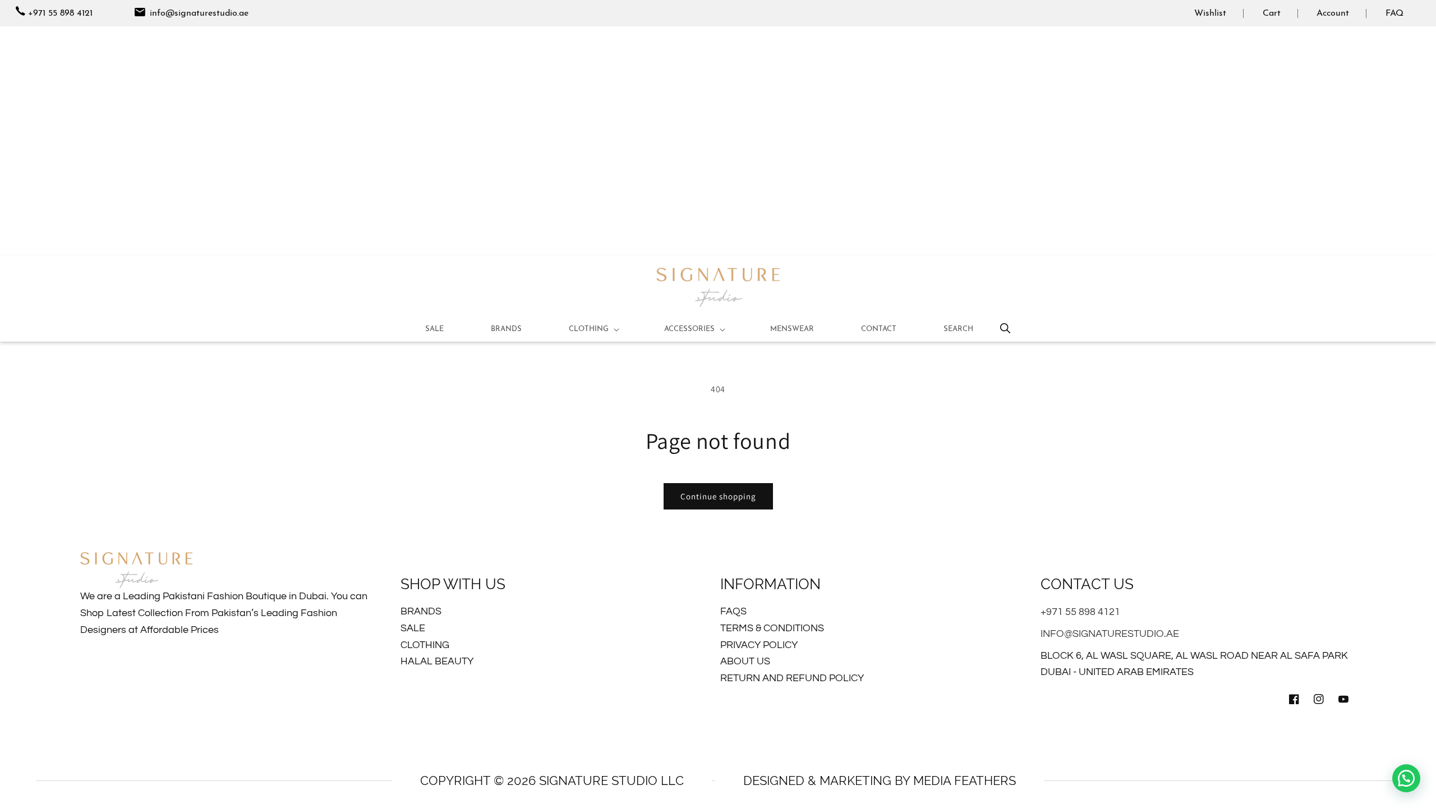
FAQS (733, 611)
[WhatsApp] (1406, 778)
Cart (1272, 13)
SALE (413, 628)
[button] (593, 329)
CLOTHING (425, 645)
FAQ (1394, 13)
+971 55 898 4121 (60, 13)
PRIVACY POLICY (759, 645)
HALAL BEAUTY (437, 661)
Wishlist (1210, 13)
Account (1333, 13)
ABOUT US (745, 661)
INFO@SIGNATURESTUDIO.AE (1110, 633)
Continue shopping (718, 496)
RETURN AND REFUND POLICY (792, 678)
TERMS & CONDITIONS (772, 628)
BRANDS (421, 611)
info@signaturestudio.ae (197, 13)
